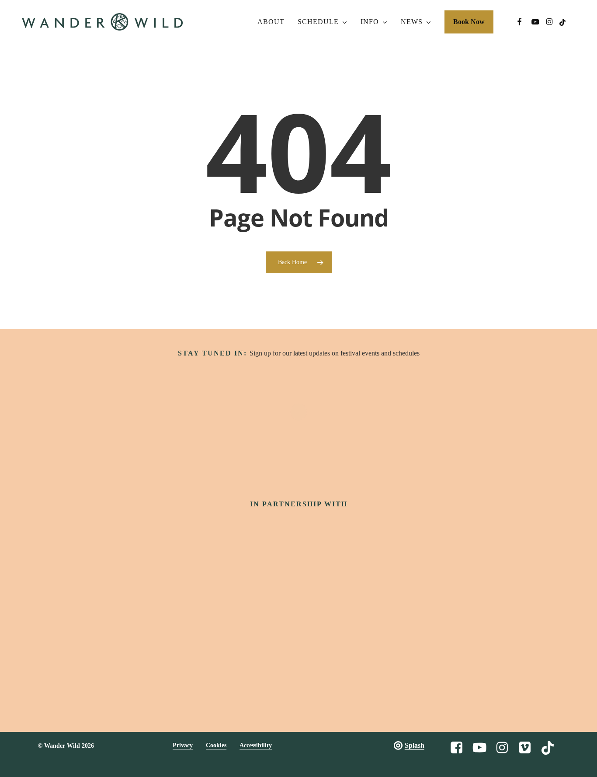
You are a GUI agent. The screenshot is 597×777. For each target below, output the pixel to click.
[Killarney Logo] (165, 625)
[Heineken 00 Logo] (174, 577)
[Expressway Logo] (299, 625)
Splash (414, 745)
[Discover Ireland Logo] (187, 534)
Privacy (183, 745)
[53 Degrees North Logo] (257, 576)
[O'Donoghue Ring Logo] (423, 576)
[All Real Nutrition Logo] (431, 625)
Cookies (216, 745)
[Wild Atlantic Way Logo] (298, 534)
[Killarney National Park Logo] (340, 576)
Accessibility (255, 745)
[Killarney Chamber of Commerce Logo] (365, 625)
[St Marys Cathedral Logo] (232, 625)
